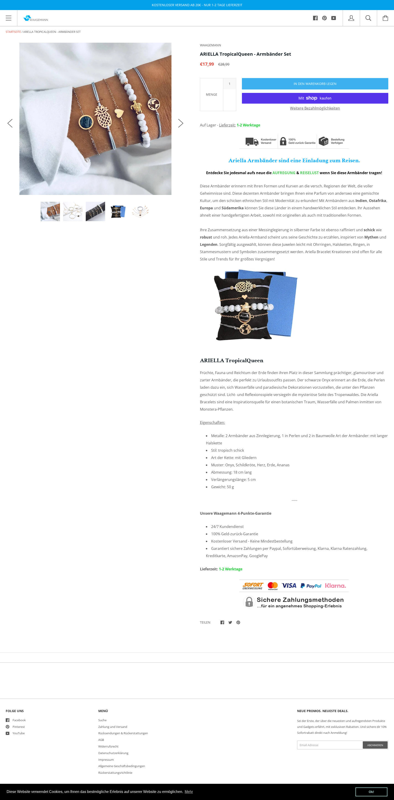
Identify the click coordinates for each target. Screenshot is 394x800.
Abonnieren (375, 745)
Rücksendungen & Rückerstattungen (123, 733)
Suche (102, 720)
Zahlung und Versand (112, 727)
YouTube (19, 733)
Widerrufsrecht (108, 746)
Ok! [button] (371, 792)
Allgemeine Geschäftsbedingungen (121, 766)
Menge (211, 94)
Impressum (106, 760)
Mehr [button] (189, 792)
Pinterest (19, 727)
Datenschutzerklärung (113, 753)
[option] (95, 119)
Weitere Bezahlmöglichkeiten (315, 108)
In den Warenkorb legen (315, 83)
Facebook (19, 720)
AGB (101, 740)
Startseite (13, 32)
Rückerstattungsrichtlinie (115, 773)
